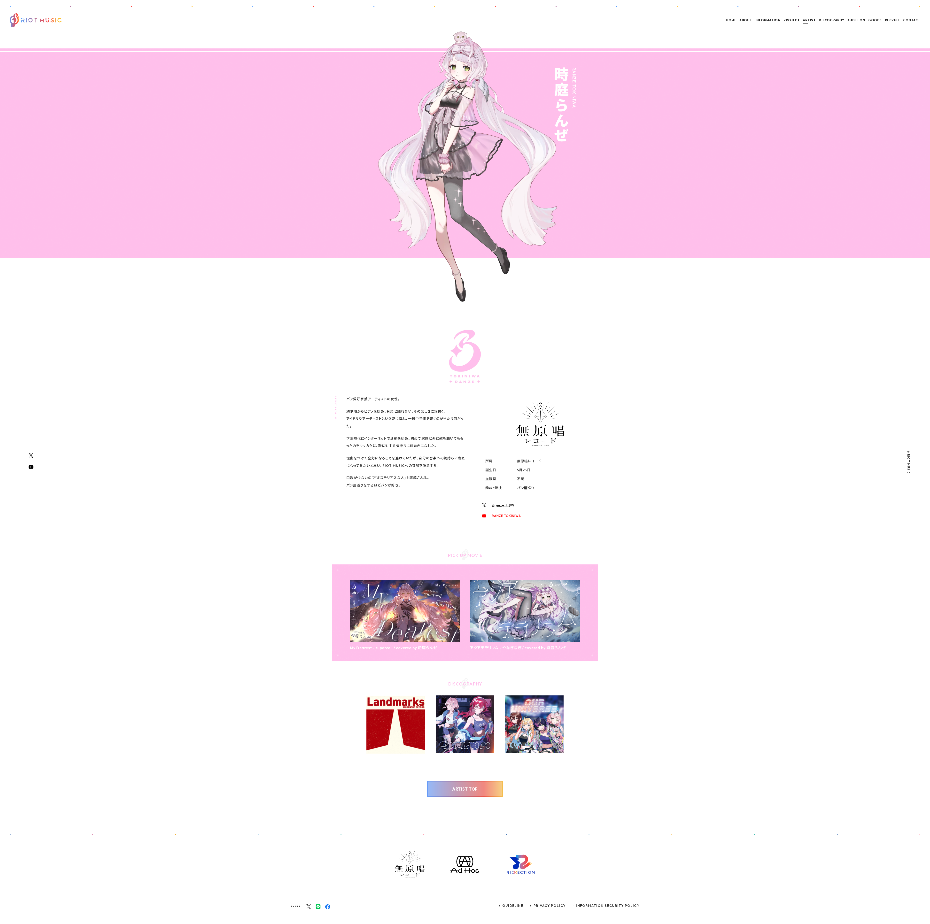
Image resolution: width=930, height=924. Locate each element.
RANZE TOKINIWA (506, 515)
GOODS (875, 20)
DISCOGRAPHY (831, 20)
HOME (731, 20)
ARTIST (809, 20)
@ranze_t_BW (503, 505)
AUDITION (856, 20)
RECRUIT (892, 20)
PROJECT (791, 20)
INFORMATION (768, 20)
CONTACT (911, 20)
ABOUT (745, 20)
